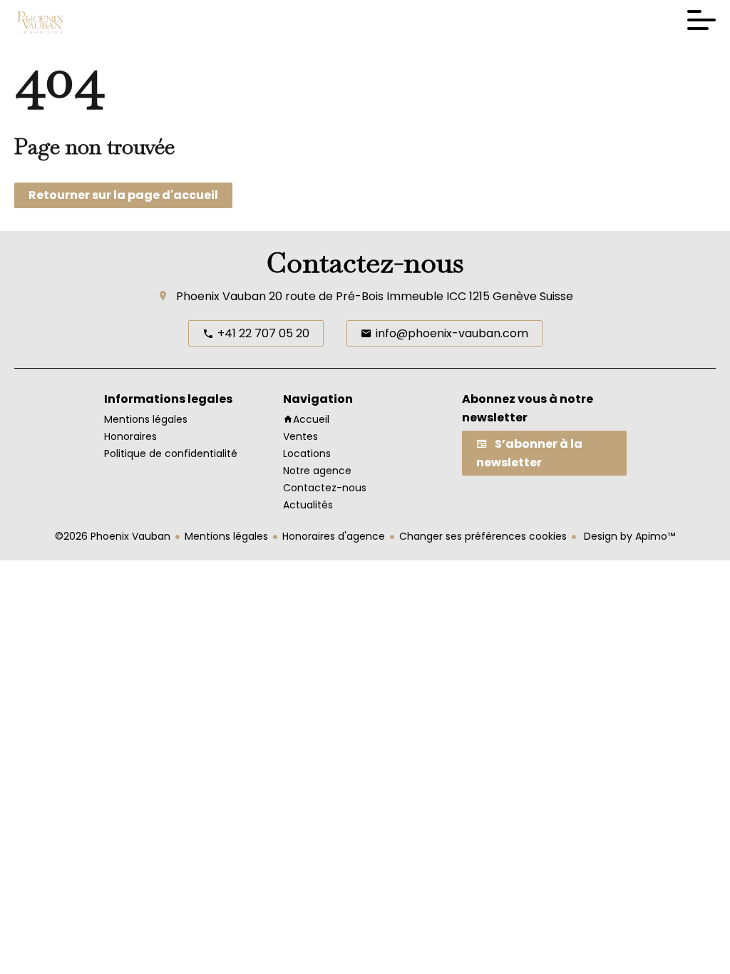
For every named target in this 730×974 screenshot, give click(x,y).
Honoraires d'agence (333, 536)
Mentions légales (226, 536)
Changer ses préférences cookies (483, 536)
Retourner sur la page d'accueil (123, 195)
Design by (628, 536)
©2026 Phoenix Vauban (112, 536)
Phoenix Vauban (221, 296)
